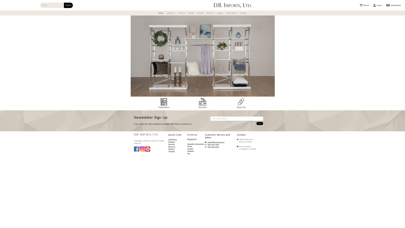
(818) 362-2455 (213, 147)
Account (379, 5)
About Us (171, 147)
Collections (172, 139)
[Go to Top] (402, 225)
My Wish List (192, 135)
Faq (188, 153)
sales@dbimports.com (215, 142)
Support (171, 149)
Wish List (366, 5)
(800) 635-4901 (213, 145)
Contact (190, 149)
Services (171, 144)
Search (68, 5)
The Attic (171, 151)
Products (171, 142)
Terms (189, 146)
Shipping (190, 151)
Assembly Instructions (195, 144)
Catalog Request (396, 5)
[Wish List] (361, 5)
